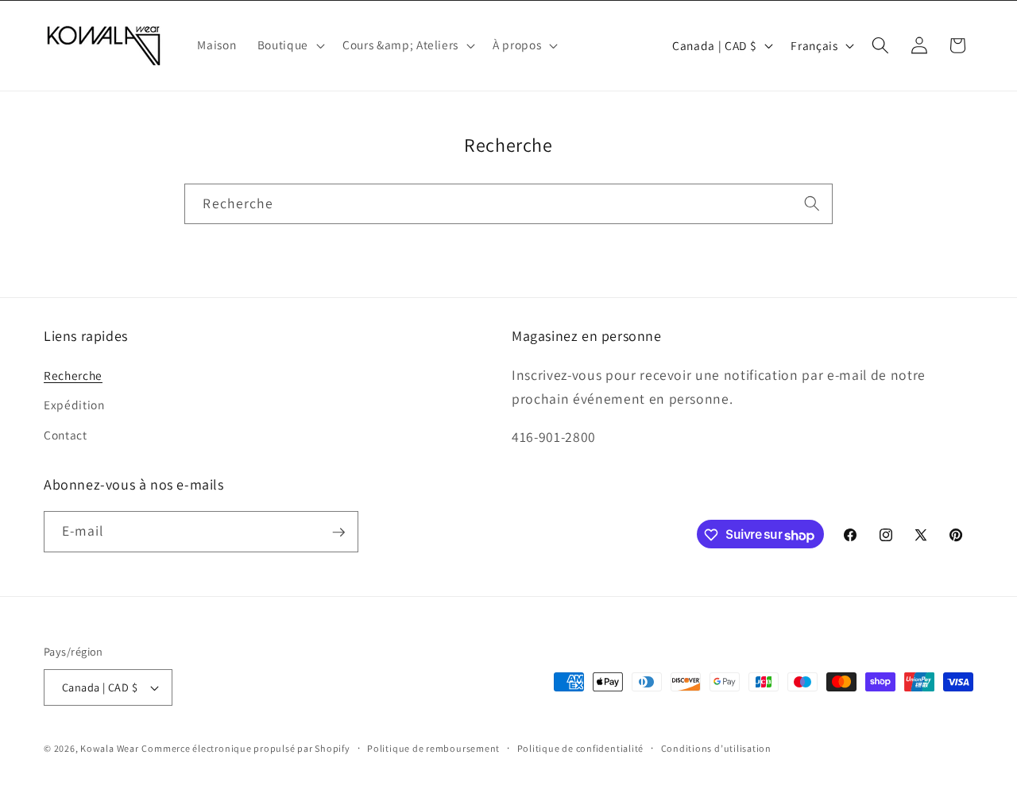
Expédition (74, 404)
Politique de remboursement (433, 748)
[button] (289, 45)
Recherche (73, 374)
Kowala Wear (109, 748)
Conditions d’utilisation (716, 748)
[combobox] (508, 204)
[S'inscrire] (338, 532)
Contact (65, 434)
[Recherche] (812, 203)
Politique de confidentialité (580, 748)
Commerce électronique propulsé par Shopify (245, 748)
